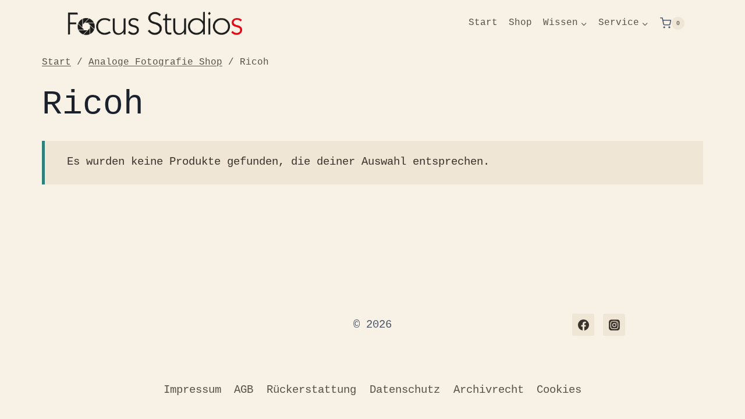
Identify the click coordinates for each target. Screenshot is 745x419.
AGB (243, 390)
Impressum (192, 390)
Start (483, 22)
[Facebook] (583, 325)
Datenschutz (405, 390)
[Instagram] (614, 325)
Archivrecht (488, 390)
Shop (520, 22)
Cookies (559, 390)
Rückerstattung (311, 390)
